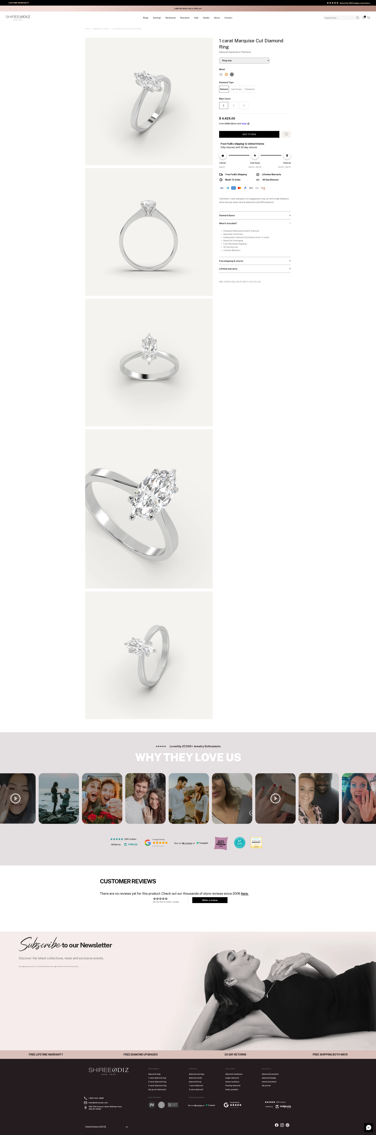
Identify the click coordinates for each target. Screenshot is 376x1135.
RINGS (145, 18)
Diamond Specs (227, 215)
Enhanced (249, 89)
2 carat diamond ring (157, 1082)
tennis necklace (232, 1082)
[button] (368, 1127)
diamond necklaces (233, 1074)
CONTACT (228, 18)
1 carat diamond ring (157, 1078)
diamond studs (195, 1078)
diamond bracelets (270, 1074)
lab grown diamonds (157, 1089)
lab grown (266, 1085)
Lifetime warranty (228, 269)
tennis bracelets (269, 1082)
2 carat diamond (196, 1089)
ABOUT (217, 18)
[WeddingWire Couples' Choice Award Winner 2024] (256, 847)
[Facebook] (276, 1125)
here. (245, 893)
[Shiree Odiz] (18, 17)
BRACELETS (185, 18)
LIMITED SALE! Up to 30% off (188, 8)
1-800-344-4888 (96, 1098)
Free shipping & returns (231, 261)
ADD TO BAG (249, 134)
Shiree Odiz (95, 1133)
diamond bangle (269, 1078)
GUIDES (206, 18)
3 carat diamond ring (157, 1085)
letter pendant (231, 1089)
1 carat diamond (196, 1085)
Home (87, 29)
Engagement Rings (101, 29)
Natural (224, 89)
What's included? (228, 223)
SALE (196, 18)
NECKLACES (170, 18)
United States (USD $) (95, 1127)
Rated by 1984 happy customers (355, 3)
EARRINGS (157, 18)
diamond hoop (195, 1082)
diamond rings (154, 1074)
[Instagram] (282, 1125)
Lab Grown (236, 89)
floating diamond (232, 1085)
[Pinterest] (287, 1125)
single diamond (232, 1078)
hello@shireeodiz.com (98, 1103)
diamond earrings (196, 1074)
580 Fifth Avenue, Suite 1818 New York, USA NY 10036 (105, 1108)
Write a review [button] (210, 900)
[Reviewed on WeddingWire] (239, 847)
